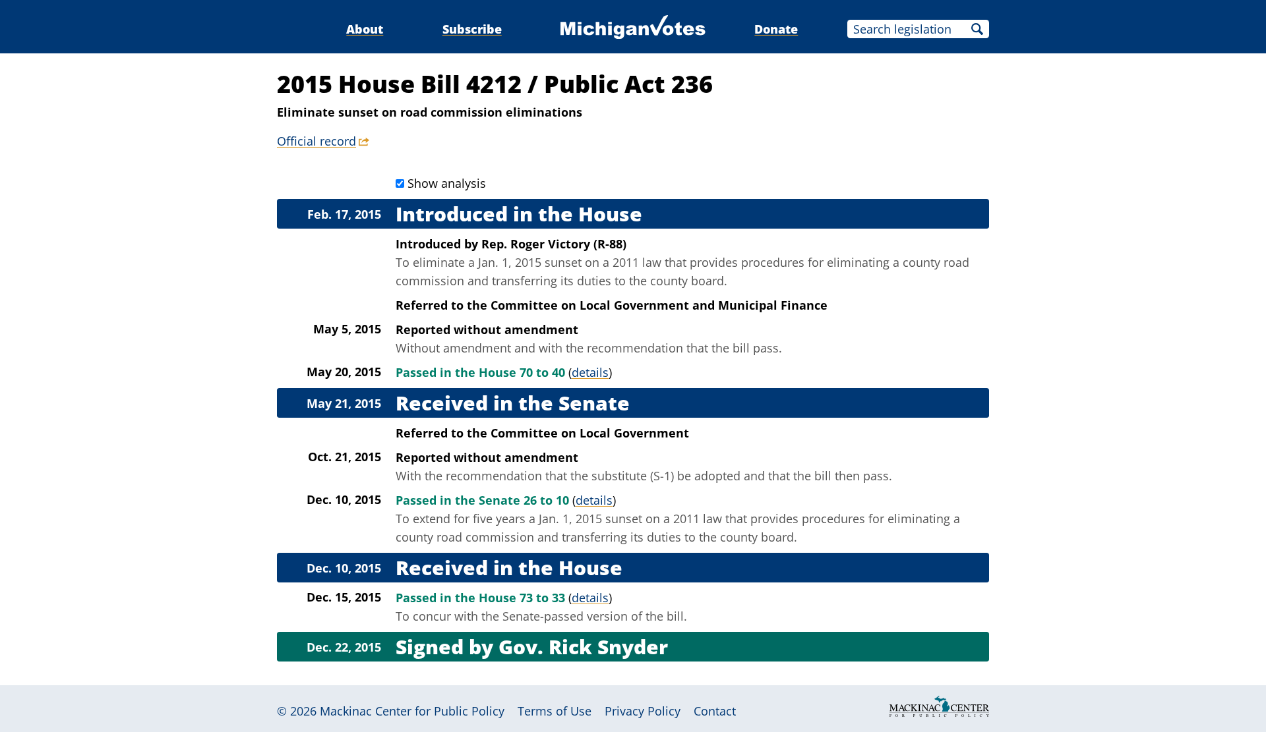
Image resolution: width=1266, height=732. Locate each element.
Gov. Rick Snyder (583, 646)
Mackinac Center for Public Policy (412, 711)
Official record (316, 141)
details (590, 372)
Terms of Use (554, 711)
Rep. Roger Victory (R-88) (553, 244)
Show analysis (446, 183)
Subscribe (472, 29)
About (364, 29)
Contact (715, 711)
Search (977, 29)
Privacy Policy (642, 711)
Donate (776, 29)
